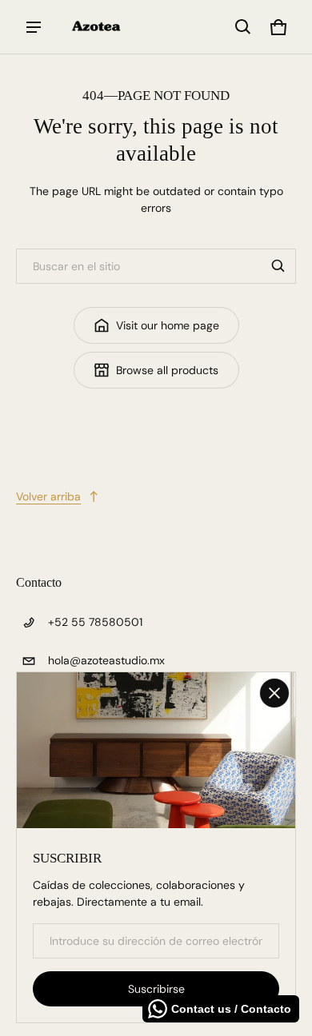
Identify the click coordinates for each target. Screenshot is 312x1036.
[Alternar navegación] (33, 27)
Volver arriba (48, 496)
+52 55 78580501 (95, 622)
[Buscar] (278, 266)
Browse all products (167, 370)
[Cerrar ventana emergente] (274, 693)
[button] (243, 27)
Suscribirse (156, 989)
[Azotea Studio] (97, 26)
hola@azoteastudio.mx (106, 660)
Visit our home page (167, 325)
